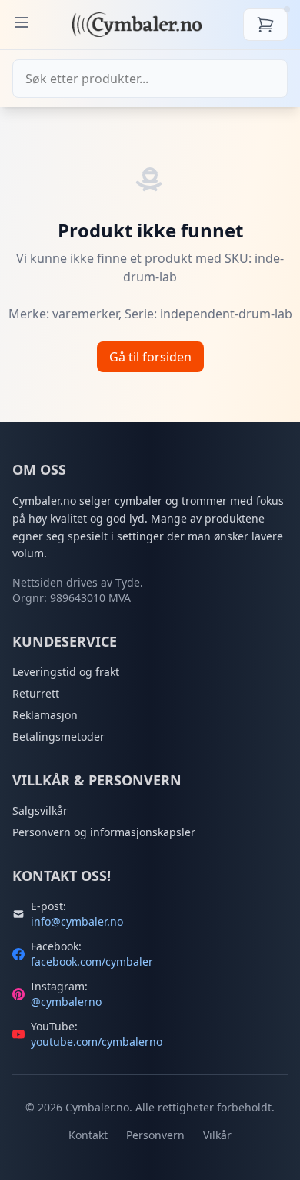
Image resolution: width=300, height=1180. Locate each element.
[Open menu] (21, 22)
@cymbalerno (66, 1001)
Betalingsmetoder (58, 736)
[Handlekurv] (265, 24)
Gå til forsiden (150, 356)
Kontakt (88, 1135)
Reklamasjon (45, 715)
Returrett (35, 693)
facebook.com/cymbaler (92, 961)
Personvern (155, 1135)
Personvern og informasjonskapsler (103, 832)
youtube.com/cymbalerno (96, 1041)
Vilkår (217, 1135)
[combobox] (150, 78)
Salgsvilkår (40, 810)
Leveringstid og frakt (65, 671)
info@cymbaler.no (77, 921)
